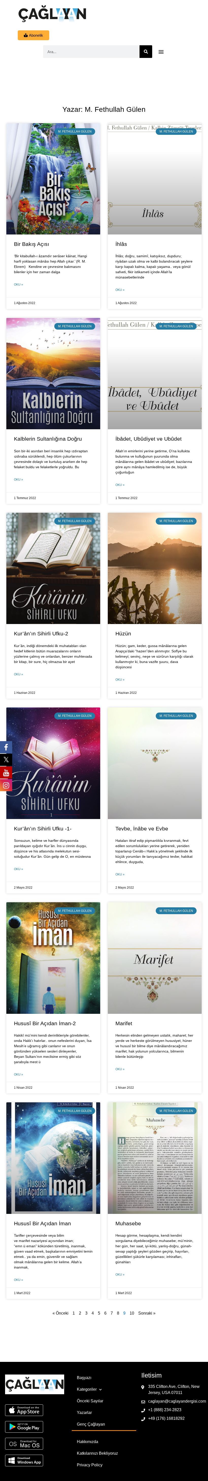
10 (132, 1313)
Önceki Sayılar (90, 1401)
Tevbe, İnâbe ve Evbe (141, 828)
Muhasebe (128, 1223)
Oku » (18, 284)
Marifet (123, 1023)
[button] (161, 52)
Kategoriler (87, 1389)
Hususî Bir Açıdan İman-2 (45, 1023)
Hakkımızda (87, 1442)
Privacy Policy (89, 1465)
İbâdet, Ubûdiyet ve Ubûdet (148, 439)
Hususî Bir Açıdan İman (42, 1223)
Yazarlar (84, 1412)
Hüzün (123, 633)
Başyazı (84, 1378)
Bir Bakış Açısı (31, 244)
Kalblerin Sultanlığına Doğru (48, 439)
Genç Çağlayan (91, 1424)
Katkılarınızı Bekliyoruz (97, 1453)
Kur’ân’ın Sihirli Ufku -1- (43, 828)
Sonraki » (146, 1313)
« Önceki (60, 1313)
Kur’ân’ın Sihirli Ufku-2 (41, 633)
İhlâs (121, 244)
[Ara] (146, 51)
